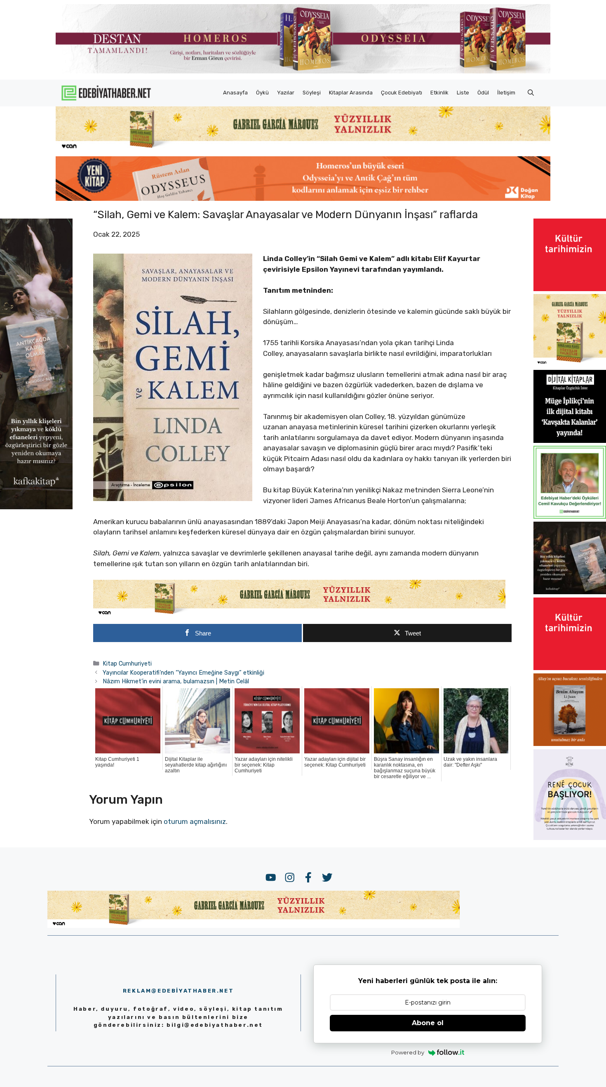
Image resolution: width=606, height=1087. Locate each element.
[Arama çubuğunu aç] (530, 92)
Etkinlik (439, 92)
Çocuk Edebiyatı (401, 92)
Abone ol (428, 1023)
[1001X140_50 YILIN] (303, 71)
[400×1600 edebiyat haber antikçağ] (36, 507)
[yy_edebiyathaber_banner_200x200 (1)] (569, 364)
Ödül (483, 92)
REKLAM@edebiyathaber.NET (178, 991)
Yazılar (285, 92)
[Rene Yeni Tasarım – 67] (569, 837)
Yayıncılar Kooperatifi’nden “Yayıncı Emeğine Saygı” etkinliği (183, 672)
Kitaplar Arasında (351, 92)
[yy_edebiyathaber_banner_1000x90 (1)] (299, 614)
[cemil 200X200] (569, 516)
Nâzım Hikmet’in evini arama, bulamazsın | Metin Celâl (176, 681)
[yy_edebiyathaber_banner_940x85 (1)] (303, 148)
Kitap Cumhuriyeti (127, 663)
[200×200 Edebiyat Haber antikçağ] (569, 592)
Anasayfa (235, 92)
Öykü (262, 92)
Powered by (407, 1052)
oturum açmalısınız (195, 821)
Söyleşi (312, 92)
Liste (463, 92)
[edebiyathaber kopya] (303, 198)
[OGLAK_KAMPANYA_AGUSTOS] (569, 289)
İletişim (506, 92)
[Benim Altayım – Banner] (569, 743)
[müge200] (569, 440)
